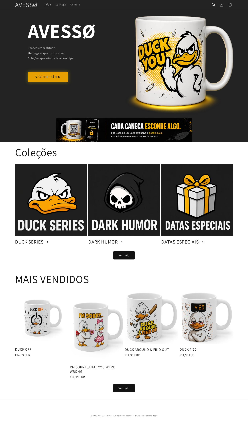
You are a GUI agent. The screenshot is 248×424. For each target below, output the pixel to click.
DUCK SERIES (29, 242)
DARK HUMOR (103, 242)
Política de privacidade (146, 415)
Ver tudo (124, 255)
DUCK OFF (23, 349)
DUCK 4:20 (188, 349)
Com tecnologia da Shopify (119, 415)
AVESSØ (101, 415)
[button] (214, 5)
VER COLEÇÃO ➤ (48, 77)
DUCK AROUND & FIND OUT (147, 350)
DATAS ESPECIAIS (180, 242)
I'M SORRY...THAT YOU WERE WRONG (92, 369)
